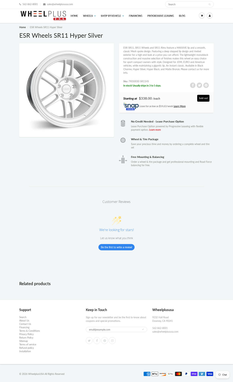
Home (74, 15)
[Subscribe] (143, 329)
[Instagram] (112, 340)
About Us (24, 320)
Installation (25, 351)
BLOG (182, 15)
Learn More (180, 106)
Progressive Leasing (160, 15)
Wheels (88, 15)
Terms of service (27, 344)
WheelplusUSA (36, 373)
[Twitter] (89, 340)
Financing (135, 15)
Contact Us (25, 323)
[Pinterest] (104, 340)
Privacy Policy (26, 334)
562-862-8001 (30, 4)
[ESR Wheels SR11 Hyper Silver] (66, 89)
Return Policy (26, 337)
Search (22, 317)
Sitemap (23, 341)
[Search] (209, 4)
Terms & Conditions (29, 330)
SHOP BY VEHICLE (111, 15)
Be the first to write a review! (116, 247)
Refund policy (26, 347)
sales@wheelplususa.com (60, 4)
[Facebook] (96, 340)
